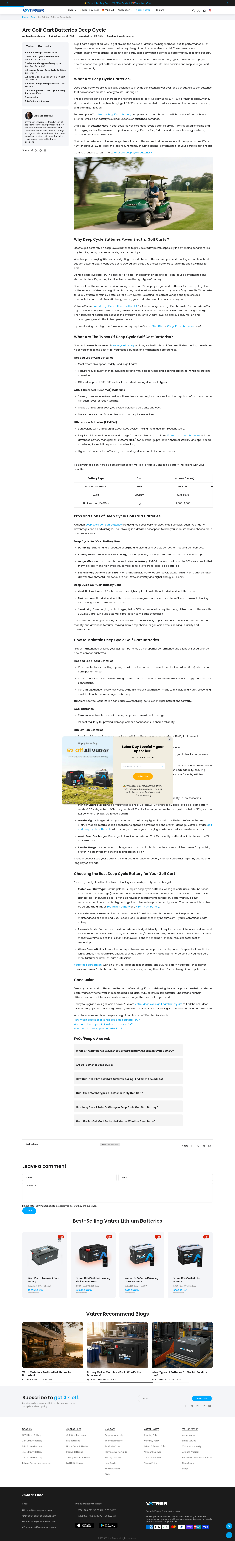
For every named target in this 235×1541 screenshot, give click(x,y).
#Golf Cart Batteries (110, 1144)
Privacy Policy (150, 1463)
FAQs (107, 1474)
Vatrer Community (191, 1446)
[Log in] (198, 10)
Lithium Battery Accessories (36, 1463)
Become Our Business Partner (197, 1457)
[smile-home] (229, 1526)
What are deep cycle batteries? (133, 152)
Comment (32, 1185)
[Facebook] (186, 1406)
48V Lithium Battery (32, 1452)
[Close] (170, 739)
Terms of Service (152, 1457)
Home (25, 17)
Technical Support (114, 1440)
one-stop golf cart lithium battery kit (115, 306)
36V (154, 326)
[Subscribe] (162, 766)
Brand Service (189, 1440)
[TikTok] (204, 1406)
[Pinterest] (192, 1406)
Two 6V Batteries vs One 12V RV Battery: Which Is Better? (116, 1374)
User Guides (111, 1463)
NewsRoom (188, 1463)
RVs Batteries (73, 1440)
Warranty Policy (152, 1440)
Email (125, 1177)
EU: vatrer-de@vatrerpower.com (38, 1521)
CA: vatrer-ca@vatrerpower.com (39, 1516)
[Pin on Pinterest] (41, 150)
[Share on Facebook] (33, 150)
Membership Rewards (116, 1452)
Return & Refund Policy (155, 1446)
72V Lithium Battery (32, 1457)
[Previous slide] (7, 3)
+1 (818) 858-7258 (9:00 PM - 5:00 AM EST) (96, 1516)
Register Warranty (114, 1435)
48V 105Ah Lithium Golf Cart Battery (43, 1280)
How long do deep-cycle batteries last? (98, 1028)
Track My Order (112, 1446)
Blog (33, 17)
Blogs (185, 1468)
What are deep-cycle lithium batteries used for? (103, 1024)
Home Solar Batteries (77, 1446)
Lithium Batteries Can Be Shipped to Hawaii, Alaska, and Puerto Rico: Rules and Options (50, 1374)
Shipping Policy (151, 1435)
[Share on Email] (46, 150)
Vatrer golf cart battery (88, 965)
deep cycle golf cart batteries (104, 524)
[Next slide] (227, 3)
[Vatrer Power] (157, 1504)
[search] (193, 10)
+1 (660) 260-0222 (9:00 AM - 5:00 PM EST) (96, 1510)
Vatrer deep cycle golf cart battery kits (158, 1004)
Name (29, 1177)
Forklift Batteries (74, 1463)
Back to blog (31, 1144)
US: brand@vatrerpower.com (37, 1510)
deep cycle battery (122, 345)
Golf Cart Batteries (76, 1435)
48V (159, 326)
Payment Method (152, 1452)
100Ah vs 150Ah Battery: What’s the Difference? (181, 1372)
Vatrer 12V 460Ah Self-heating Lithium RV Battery (93, 1280)
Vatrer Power (112, 1538)
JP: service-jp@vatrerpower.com (39, 1527)
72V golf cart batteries (180, 326)
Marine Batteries (74, 1452)
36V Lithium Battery (32, 1446)
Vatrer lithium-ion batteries (183, 435)
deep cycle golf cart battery (114, 114)
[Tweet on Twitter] (37, 150)
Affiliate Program (190, 1452)
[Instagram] (198, 1406)
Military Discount (113, 1457)
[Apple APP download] (84, 1525)
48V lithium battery (147, 906)
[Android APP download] (108, 1525)
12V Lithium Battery (31, 1435)
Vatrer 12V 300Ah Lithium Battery (187, 1280)
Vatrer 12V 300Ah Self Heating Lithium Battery (141, 1280)
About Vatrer (188, 1435)
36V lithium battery (118, 906)
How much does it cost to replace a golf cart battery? (107, 1019)
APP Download (112, 1468)
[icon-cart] (204, 10)
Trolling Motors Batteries (78, 1457)
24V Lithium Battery (32, 1440)
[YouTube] (210, 1406)
